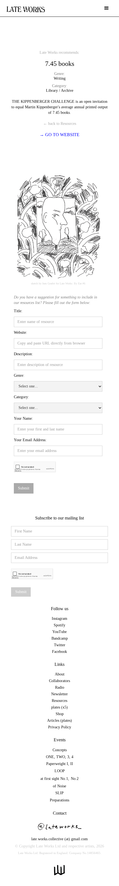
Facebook (59, 652)
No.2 (75, 779)
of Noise (59, 786)
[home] (26, 7)
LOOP (60, 771)
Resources (59, 701)
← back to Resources (59, 124)
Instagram (59, 618)
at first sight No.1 (54, 779)
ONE (50, 757)
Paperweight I (57, 764)
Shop (60, 714)
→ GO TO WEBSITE (59, 134)
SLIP (59, 793)
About (59, 674)
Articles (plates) (59, 720)
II (71, 764)
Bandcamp (59, 638)
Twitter (59, 645)
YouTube (59, 632)
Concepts (60, 750)
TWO (60, 757)
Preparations (59, 800)
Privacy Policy (59, 727)
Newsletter (59, 694)
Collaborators (59, 681)
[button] (106, 8)
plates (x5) (59, 707)
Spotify (59, 625)
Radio (59, 687)
